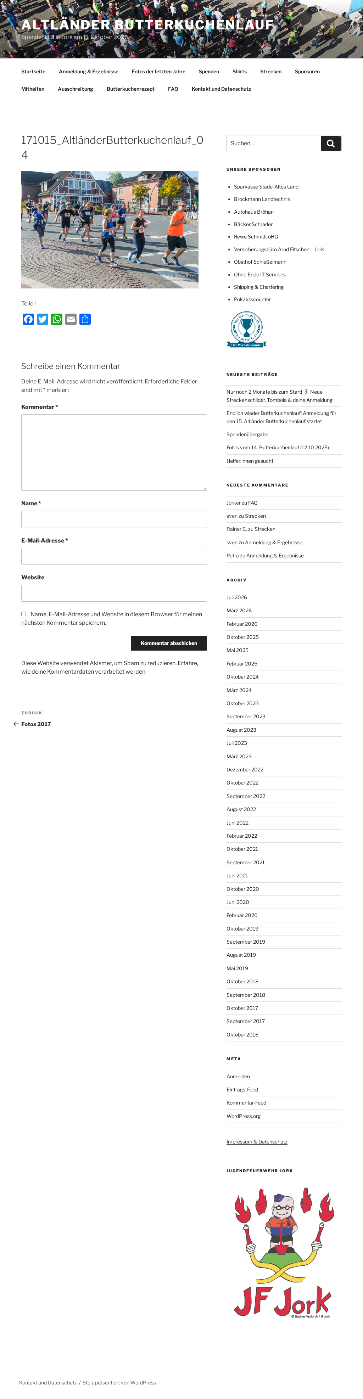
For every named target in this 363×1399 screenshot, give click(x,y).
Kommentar (39, 407)
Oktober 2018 (242, 981)
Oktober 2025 (243, 637)
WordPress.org (244, 1116)
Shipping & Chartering (259, 287)
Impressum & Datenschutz (257, 1142)
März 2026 (239, 610)
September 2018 (246, 995)
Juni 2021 (237, 875)
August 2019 (241, 955)
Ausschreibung (75, 89)
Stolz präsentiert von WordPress (119, 1383)
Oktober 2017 (242, 1008)
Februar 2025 (242, 664)
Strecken (270, 71)
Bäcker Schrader (253, 224)
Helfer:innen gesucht (250, 461)
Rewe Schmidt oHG (256, 237)
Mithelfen (32, 89)
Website (32, 577)
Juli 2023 (237, 743)
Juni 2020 (238, 902)
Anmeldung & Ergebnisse (88, 71)
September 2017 (246, 1021)
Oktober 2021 (242, 849)
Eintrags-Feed (242, 1089)
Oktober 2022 (242, 783)
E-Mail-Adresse (44, 540)
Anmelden (238, 1076)
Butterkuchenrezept (131, 89)
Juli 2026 (237, 597)
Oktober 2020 (243, 889)
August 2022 (241, 809)
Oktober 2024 (243, 677)
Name (31, 503)
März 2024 (239, 690)
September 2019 (246, 942)
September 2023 (246, 716)
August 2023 (241, 730)
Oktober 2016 (242, 1035)
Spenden (209, 71)
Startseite (33, 71)
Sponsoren (307, 71)
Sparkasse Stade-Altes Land (266, 187)
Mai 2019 (237, 968)
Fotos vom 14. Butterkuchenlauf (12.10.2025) (278, 447)
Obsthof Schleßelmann (260, 262)
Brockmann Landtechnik (262, 199)
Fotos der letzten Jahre (158, 71)
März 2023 (239, 756)
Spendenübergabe (247, 434)
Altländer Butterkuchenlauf (147, 25)
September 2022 (246, 796)
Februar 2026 (242, 624)
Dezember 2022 (245, 769)
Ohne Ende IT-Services (260, 274)
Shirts (240, 71)
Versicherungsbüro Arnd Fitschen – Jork (279, 249)
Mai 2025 (237, 650)
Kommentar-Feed (246, 1103)
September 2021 (246, 862)
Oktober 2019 (242, 929)
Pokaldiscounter (252, 299)
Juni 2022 (237, 823)
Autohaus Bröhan (254, 212)
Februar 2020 (242, 915)
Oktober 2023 (243, 703)
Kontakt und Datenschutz (221, 89)
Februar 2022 (242, 836)
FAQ (173, 89)
